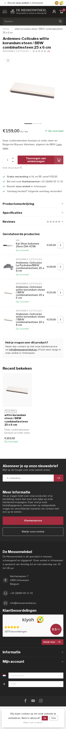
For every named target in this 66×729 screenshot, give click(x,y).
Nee (53, 718)
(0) (48, 51)
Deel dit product (11, 167)
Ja (45, 718)
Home (6, 29)
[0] (61, 11)
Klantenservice (33, 520)
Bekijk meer (49, 642)
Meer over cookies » (33, 722)
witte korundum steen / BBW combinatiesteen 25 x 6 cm (16, 420)
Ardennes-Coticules (16, 51)
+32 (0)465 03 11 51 (21, 593)
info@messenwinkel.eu (23, 349)
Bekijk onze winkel (33, 531)
